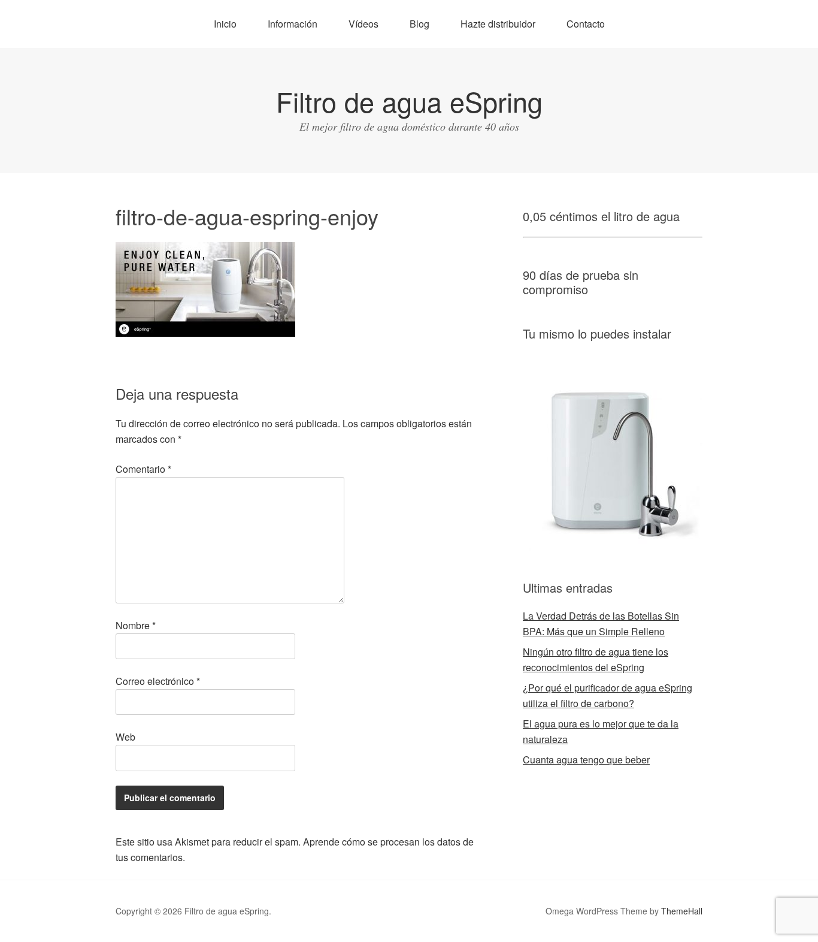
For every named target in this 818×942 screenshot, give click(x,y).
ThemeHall (681, 911)
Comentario (143, 469)
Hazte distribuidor (497, 24)
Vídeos (363, 24)
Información (292, 24)
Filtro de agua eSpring (409, 100)
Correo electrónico (158, 681)
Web (125, 737)
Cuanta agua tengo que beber (586, 759)
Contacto (585, 24)
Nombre (136, 625)
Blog (419, 24)
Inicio (225, 24)
